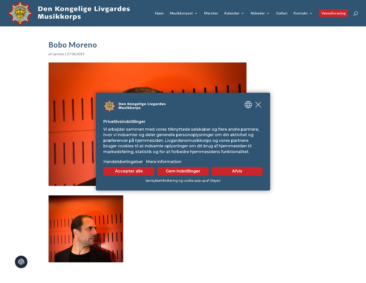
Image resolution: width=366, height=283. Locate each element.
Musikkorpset (181, 13)
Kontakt (301, 13)
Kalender (232, 13)
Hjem (159, 13)
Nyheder (258, 13)
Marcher (211, 13)
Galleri (281, 13)
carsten (58, 54)
